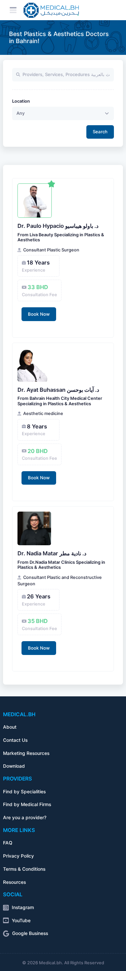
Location (21, 101)
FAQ (7, 842)
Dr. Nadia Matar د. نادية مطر (51, 553)
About (9, 727)
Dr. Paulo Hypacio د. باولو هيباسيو (57, 225)
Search (100, 131)
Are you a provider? (24, 817)
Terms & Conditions (24, 869)
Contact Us (15, 740)
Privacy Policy (18, 856)
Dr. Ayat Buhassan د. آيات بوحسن (58, 389)
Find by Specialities (24, 791)
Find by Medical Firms (27, 804)
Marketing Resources (26, 753)
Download (14, 766)
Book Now (39, 314)
